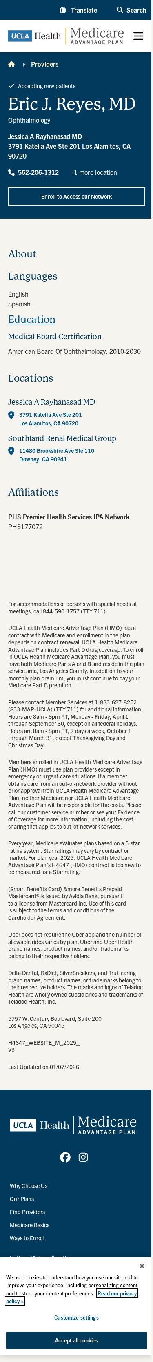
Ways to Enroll (27, 1237)
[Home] (11, 64)
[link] (65, 1157)
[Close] (142, 1266)
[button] (78, 10)
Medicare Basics (29, 1224)
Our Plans (22, 1198)
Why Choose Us (28, 1185)
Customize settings (76, 1317)
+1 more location (93, 172)
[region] (76, 1306)
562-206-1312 (38, 172)
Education (31, 319)
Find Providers (27, 1211)
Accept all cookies (76, 1340)
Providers (44, 64)
